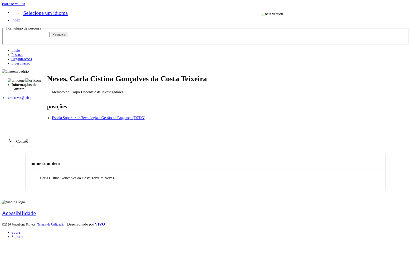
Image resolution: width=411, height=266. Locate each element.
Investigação (20, 63)
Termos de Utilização (50, 224)
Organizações (21, 59)
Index (15, 20)
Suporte (17, 237)
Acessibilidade (19, 213)
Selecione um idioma (45, 13)
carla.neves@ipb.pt (19, 98)
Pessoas (17, 55)
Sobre (15, 232)
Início (15, 50)
